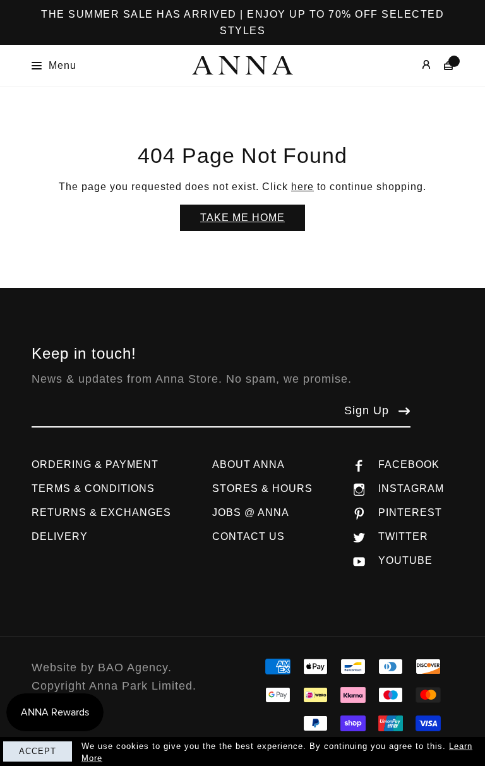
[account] (417, 65)
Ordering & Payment (95, 464)
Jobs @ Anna (250, 512)
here (302, 186)
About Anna (248, 464)
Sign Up (366, 410)
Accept (37, 751)
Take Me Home (242, 217)
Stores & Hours (262, 488)
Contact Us (248, 536)
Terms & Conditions (93, 488)
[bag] (442, 65)
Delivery (60, 536)
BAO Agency (133, 667)
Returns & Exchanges (101, 512)
